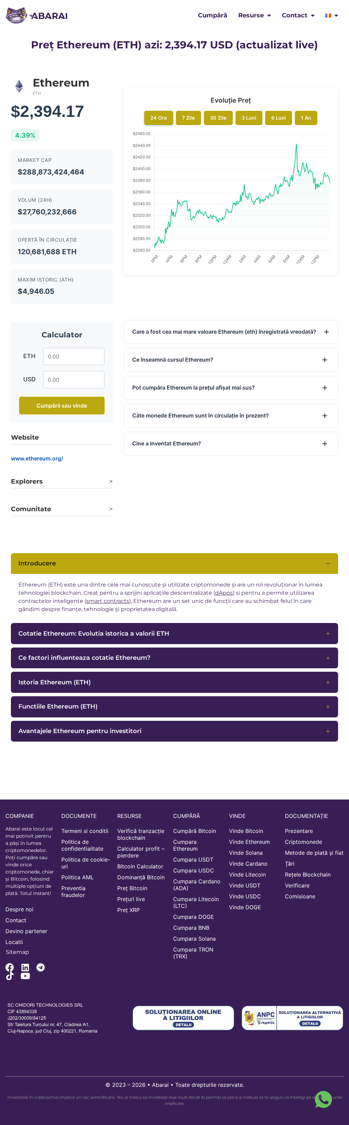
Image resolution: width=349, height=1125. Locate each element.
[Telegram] (40, 967)
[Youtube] (25, 976)
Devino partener (26, 931)
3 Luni (249, 118)
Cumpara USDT (193, 859)
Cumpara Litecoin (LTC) (196, 902)
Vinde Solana (246, 852)
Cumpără (212, 15)
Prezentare (299, 830)
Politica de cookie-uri (85, 863)
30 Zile (218, 118)
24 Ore (158, 118)
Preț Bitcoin (132, 888)
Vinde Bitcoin (246, 830)
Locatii (14, 942)
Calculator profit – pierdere (140, 852)
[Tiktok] (9, 976)
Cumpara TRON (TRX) (193, 953)
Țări (289, 863)
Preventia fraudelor (73, 891)
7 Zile (188, 118)
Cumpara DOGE (193, 916)
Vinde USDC (245, 896)
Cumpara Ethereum (185, 845)
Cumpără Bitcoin (194, 830)
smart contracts (107, 601)
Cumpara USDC (193, 870)
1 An (306, 118)
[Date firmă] (56, 1018)
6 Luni (278, 118)
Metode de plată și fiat (314, 852)
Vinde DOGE (245, 907)
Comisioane (300, 896)
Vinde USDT (244, 885)
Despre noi (19, 909)
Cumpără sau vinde (61, 405)
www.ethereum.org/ (37, 458)
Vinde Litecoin (247, 874)
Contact (294, 15)
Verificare (297, 885)
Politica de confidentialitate (82, 845)
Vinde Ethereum (249, 841)
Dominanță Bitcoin (141, 877)
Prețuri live (131, 899)
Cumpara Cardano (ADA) (197, 885)
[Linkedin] (25, 967)
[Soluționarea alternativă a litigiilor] (292, 1018)
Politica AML (77, 877)
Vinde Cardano (248, 863)
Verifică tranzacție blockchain (140, 834)
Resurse (251, 15)
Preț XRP (128, 910)
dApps (224, 593)
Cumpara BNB (191, 927)
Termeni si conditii (84, 830)
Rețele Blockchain (308, 874)
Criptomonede (303, 841)
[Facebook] (9, 967)
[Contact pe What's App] (323, 1099)
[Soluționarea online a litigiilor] (183, 1018)
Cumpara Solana (194, 938)
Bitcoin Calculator (140, 866)
